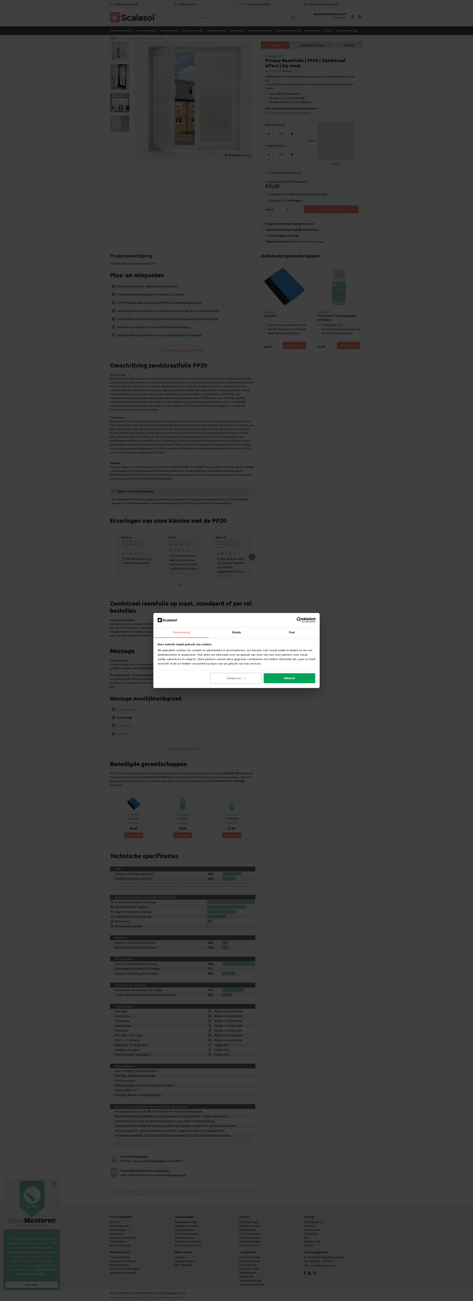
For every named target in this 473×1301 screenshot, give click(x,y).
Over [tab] (292, 632)
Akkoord (289, 678)
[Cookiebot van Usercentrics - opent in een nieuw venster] (299, 620)
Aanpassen (234, 678)
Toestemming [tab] (181, 632)
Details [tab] (236, 632)
